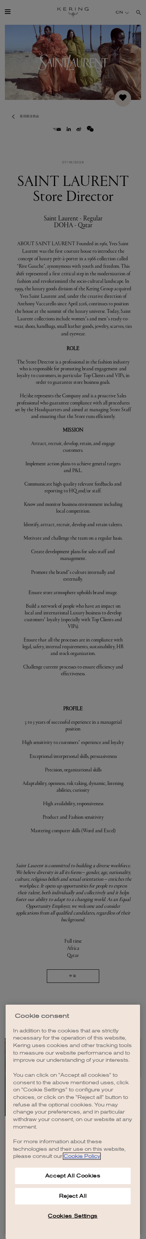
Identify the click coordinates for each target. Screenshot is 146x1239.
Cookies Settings (73, 1216)
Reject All (73, 1196)
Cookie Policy (82, 1156)
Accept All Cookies (73, 1176)
